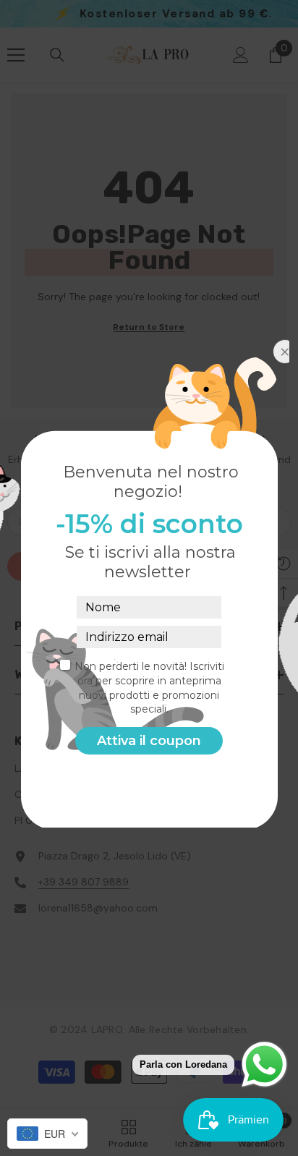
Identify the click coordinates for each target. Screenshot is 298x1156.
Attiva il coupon (149, 741)
